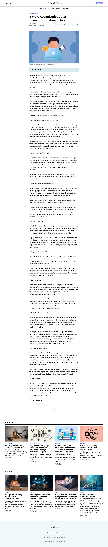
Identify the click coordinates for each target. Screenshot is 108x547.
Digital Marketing (34, 13)
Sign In (92, 3)
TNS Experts (32, 23)
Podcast (58, 8)
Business (57, 443)
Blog (53, 8)
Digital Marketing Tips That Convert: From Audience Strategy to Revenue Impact (39, 448)
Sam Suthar (8, 457)
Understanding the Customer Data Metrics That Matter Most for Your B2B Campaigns (65, 448)
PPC (31, 492)
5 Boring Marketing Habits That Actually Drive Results (89, 447)
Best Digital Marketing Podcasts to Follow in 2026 (16, 446)
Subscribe (99, 3)
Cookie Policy (46, 537)
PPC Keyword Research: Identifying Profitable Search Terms (40, 496)
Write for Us (62, 537)
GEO (56, 492)
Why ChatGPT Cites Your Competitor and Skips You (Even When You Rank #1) (66, 496)
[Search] (10, 3)
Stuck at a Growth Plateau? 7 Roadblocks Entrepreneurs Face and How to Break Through (90, 497)
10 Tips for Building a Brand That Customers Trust (13, 496)
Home (41, 8)
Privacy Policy (54, 537)
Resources (65, 8)
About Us (47, 8)
